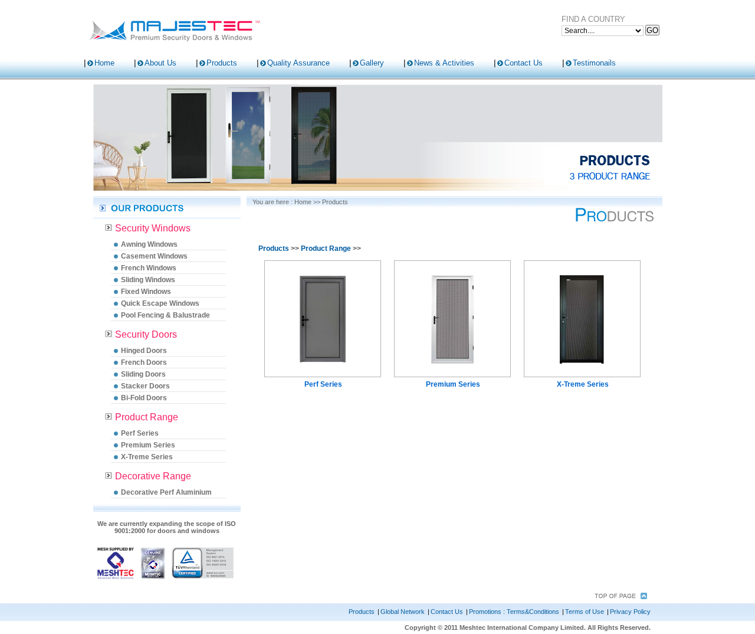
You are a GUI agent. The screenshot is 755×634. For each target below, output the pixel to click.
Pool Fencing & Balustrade (165, 315)
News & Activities (444, 62)
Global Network (402, 611)
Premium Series (148, 445)
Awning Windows (149, 244)
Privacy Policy (630, 611)
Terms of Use (584, 611)
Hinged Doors (144, 351)
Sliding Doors (143, 374)
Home (104, 62)
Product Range (326, 248)
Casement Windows (154, 256)
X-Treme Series (147, 457)
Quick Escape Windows (160, 303)
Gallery (372, 62)
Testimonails (594, 62)
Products (221, 62)
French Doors (144, 362)
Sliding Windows (148, 280)
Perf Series (140, 433)
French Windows (148, 268)
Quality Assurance (298, 62)
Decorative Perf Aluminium (166, 492)
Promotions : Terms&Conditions (514, 611)
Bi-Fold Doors (144, 398)
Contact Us (523, 62)
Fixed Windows (146, 291)
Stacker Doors (145, 386)
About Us (160, 62)
